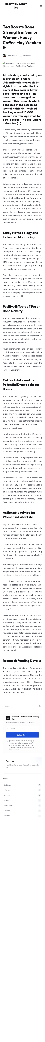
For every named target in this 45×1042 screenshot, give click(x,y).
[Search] (35, 5)
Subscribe (21, 735)
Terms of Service (14, 747)
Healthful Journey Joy (16, 5)
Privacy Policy (13, 749)
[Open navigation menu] (40, 5)
